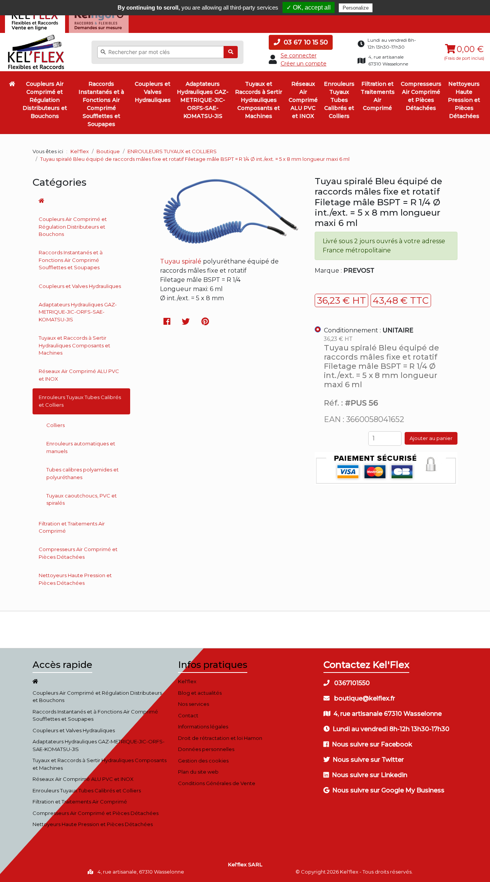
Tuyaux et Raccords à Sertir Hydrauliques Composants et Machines (258, 99)
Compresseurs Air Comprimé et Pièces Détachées (421, 95)
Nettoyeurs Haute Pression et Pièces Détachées (464, 99)
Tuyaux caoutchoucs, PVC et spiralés (81, 499)
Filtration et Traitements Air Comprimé (378, 95)
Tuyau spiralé (180, 261)
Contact (188, 715)
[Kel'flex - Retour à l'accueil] (36, 36)
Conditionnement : (368, 330)
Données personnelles (206, 749)
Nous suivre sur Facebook (372, 744)
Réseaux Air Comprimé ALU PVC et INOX (303, 99)
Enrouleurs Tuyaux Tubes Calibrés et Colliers (339, 99)
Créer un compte (304, 63)
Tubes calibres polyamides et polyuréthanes (82, 473)
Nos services (193, 704)
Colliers (55, 425)
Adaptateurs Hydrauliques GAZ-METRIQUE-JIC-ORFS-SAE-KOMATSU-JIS (203, 99)
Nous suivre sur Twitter (368, 759)
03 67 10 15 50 (305, 42)
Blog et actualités (200, 693)
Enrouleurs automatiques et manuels (80, 447)
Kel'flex (79, 151)
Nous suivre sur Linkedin (369, 775)
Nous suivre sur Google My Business (388, 790)
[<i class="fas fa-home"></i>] (12, 83)
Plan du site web (198, 772)
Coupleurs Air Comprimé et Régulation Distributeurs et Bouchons (45, 99)
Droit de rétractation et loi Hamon (220, 738)
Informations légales (203, 726)
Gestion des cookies (203, 761)
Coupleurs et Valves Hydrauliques (153, 91)
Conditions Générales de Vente (216, 783)
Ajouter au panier (431, 438)
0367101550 (351, 683)
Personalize (356, 8)
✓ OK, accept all (308, 7)
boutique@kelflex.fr (364, 698)
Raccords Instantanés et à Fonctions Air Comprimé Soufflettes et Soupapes (101, 104)
